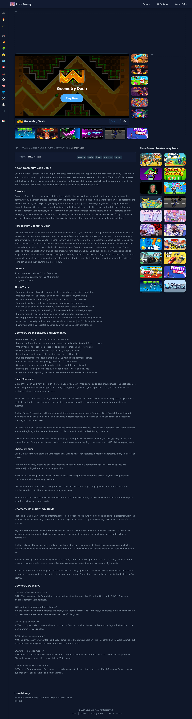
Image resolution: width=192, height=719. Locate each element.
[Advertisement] (93, 32)
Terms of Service (115, 713)
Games (146, 4)
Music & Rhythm (46, 148)
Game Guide (181, 4)
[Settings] (124, 121)
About (83, 713)
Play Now (72, 98)
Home (17, 148)
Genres (34, 148)
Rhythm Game (62, 148)
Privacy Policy (97, 713)
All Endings (162, 4)
